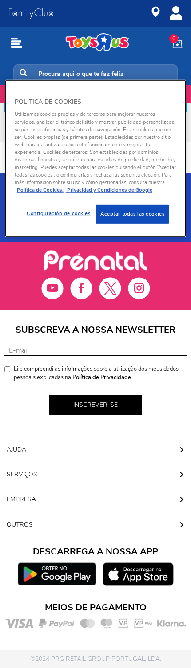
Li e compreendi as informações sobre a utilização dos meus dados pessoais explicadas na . (96, 373)
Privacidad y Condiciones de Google (109, 189)
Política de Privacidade (101, 377)
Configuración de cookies (59, 213)
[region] (96, 158)
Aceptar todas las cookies (132, 213)
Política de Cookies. (40, 189)
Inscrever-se (95, 405)
